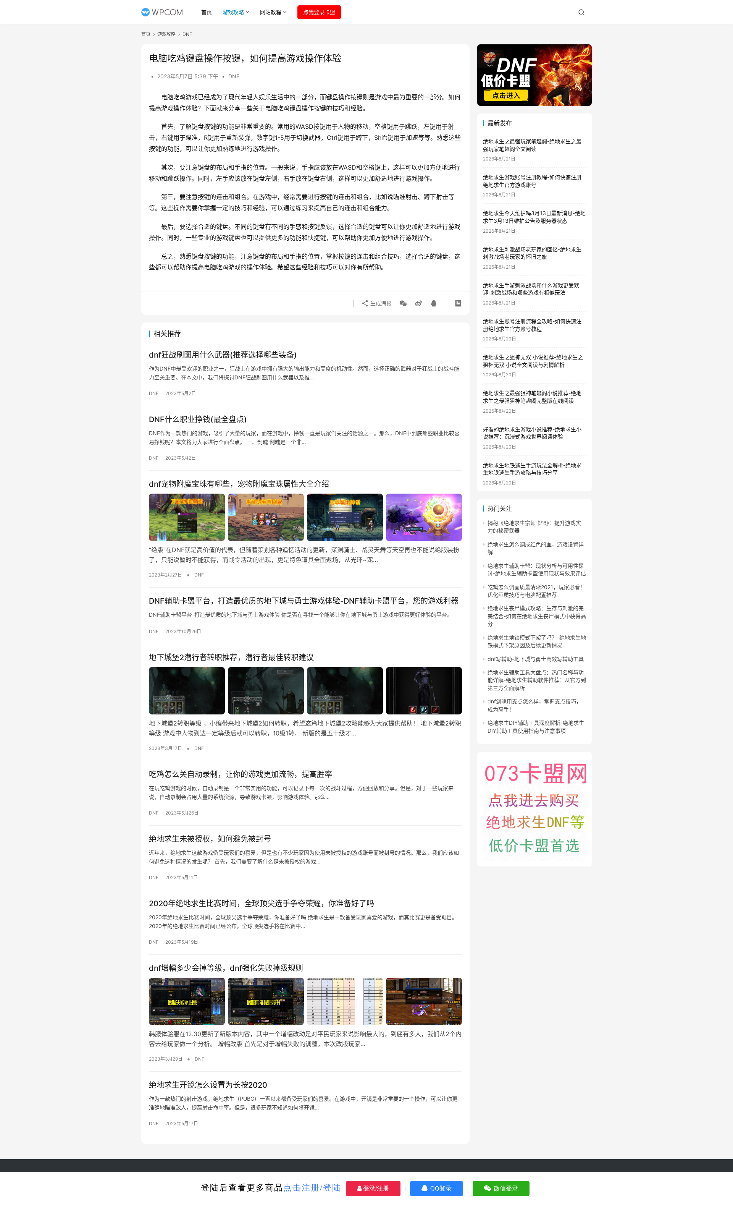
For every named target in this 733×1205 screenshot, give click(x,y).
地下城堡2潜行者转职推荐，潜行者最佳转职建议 (231, 657)
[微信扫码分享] (403, 303)
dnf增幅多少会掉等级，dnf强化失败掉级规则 (226, 968)
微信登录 (505, 1188)
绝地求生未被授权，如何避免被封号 (210, 839)
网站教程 (270, 12)
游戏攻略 (233, 12)
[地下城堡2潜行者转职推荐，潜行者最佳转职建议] (305, 690)
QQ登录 (440, 1188)
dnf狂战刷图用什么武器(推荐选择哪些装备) (223, 355)
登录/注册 (375, 1188)
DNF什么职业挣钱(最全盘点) (198, 419)
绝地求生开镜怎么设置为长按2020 (208, 1085)
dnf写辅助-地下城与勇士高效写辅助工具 (536, 659)
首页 (206, 12)
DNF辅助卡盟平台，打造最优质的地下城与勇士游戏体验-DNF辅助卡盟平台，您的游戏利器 (304, 601)
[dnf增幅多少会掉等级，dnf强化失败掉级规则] (305, 1001)
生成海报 (380, 303)
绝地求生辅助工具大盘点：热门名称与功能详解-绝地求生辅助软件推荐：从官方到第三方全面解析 (537, 680)
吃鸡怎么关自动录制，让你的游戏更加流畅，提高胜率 (240, 774)
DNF (233, 76)
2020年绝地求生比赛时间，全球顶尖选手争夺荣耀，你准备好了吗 (261, 903)
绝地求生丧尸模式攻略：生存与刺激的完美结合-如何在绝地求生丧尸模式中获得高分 (537, 616)
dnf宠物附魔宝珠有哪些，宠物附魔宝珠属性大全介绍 (239, 484)
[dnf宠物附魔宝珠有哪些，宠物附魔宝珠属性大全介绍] (305, 517)
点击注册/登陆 (312, 1187)
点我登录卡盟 (319, 12)
